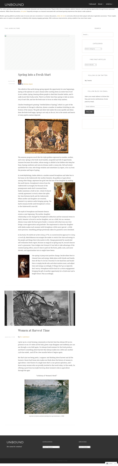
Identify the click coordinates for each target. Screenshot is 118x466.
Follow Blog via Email (98, 91)
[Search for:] (97, 34)
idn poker (23, 11)
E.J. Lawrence (24, 337)
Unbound (14, 5)
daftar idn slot (61, 16)
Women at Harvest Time (34, 330)
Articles (109, 4)
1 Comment (12, 83)
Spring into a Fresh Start (34, 74)
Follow (89, 112)
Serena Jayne (28, 84)
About (100, 4)
